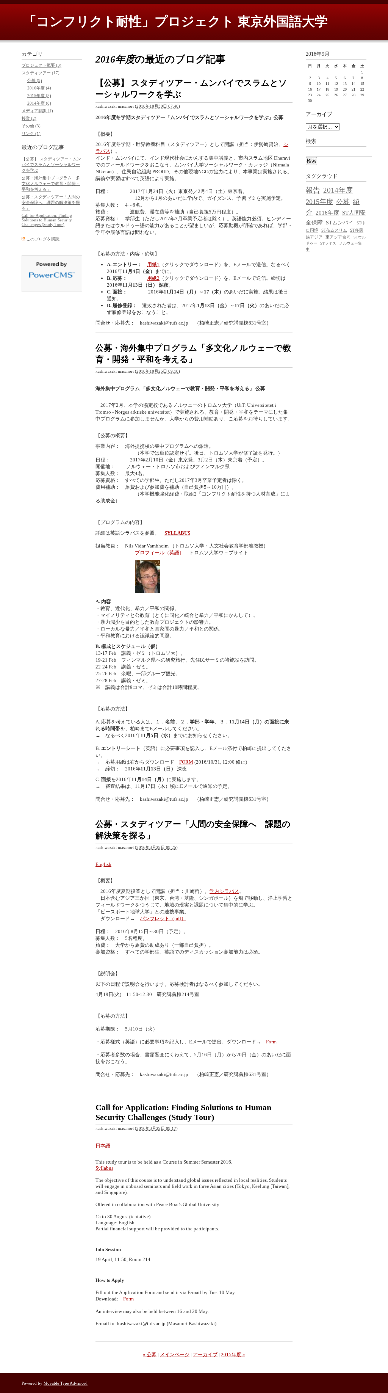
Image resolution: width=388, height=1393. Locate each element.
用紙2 (153, 278)
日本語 (102, 1145)
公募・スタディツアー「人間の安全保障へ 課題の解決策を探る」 (51, 202)
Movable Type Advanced (66, 1383)
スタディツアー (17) (40, 73)
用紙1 (153, 264)
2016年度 (327, 213)
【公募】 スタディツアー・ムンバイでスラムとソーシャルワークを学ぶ (51, 165)
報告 (313, 190)
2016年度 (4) (39, 88)
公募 (343, 201)
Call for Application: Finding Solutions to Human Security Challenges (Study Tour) (183, 1112)
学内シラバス (224, 891)
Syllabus (104, 1168)
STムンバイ (340, 223)
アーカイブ (205, 1354)
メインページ (174, 1354)
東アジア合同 (337, 237)
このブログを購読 (42, 239)
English (103, 864)
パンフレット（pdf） (163, 918)
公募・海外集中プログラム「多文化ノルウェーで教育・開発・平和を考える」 (51, 183)
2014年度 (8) (39, 103)
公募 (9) (34, 80)
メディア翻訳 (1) (37, 110)
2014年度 (338, 190)
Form (271, 1042)
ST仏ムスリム (334, 230)
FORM (186, 762)
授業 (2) (29, 118)
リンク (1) (31, 133)
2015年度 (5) (39, 95)
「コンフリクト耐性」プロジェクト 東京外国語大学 (175, 21)
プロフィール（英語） (159, 552)
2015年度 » (233, 1354)
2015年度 (319, 201)
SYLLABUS (177, 533)
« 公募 (149, 1354)
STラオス (328, 243)
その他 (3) (31, 126)
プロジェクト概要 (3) (41, 65)
